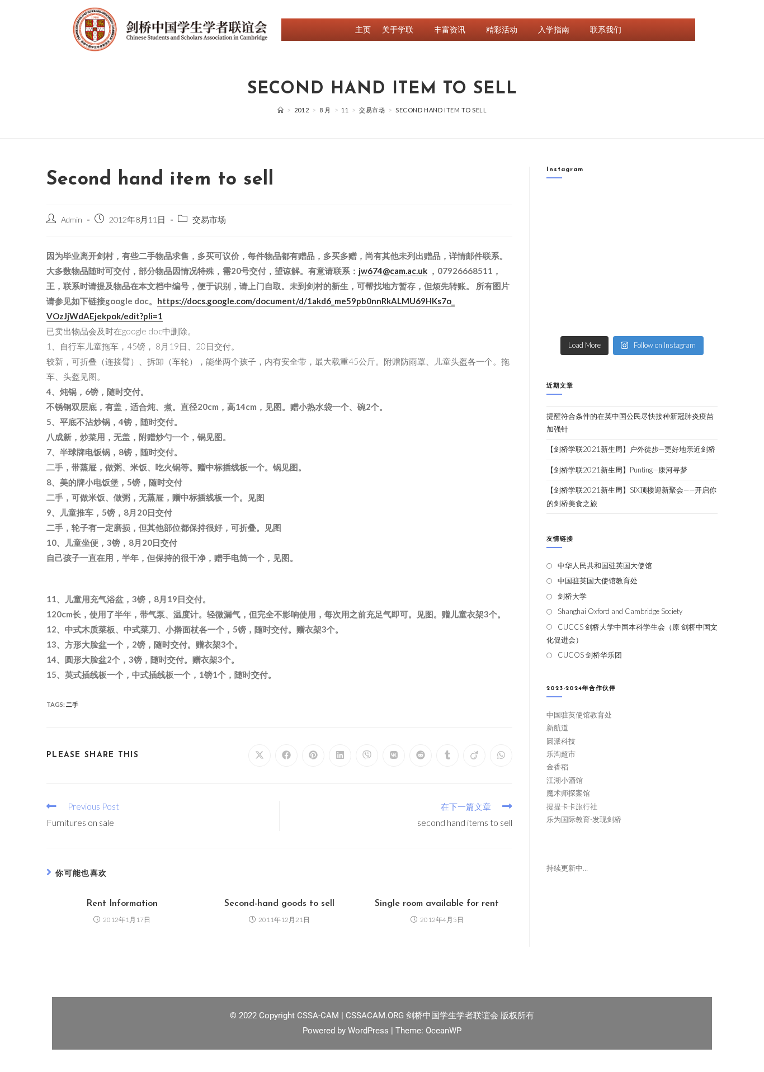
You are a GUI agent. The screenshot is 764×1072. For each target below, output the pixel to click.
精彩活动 (501, 29)
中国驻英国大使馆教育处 (598, 580)
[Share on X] (259, 755)
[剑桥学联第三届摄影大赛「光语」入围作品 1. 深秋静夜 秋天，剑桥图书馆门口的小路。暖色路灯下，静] (610, 261)
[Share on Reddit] (420, 755)
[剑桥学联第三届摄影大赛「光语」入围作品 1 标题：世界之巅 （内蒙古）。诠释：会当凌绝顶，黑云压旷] (565, 289)
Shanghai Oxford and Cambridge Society (620, 611)
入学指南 (553, 29)
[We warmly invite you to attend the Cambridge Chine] (698, 316)
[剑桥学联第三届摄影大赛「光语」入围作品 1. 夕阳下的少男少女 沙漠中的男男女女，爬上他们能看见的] (698, 261)
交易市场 (209, 219)
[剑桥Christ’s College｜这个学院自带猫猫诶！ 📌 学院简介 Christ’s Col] (565, 234)
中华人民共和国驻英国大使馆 (605, 565)
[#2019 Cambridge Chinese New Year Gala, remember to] (698, 289)
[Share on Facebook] (286, 755)
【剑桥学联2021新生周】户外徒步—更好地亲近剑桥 (630, 449)
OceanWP (443, 1031)
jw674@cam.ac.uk (393, 271)
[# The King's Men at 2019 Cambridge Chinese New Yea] (565, 316)
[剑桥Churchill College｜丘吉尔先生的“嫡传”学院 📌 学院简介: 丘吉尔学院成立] (698, 207)
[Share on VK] (394, 755)
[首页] (280, 110)
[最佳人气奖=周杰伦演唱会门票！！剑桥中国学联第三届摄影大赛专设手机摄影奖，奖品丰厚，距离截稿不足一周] (610, 289)
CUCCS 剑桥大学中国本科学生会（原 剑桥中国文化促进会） (632, 633)
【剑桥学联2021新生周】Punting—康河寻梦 (616, 469)
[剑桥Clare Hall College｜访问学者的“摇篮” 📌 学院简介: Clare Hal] (654, 207)
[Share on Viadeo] (474, 755)
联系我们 (605, 29)
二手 (72, 704)
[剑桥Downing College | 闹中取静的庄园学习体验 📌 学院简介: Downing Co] (565, 207)
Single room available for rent (437, 903)
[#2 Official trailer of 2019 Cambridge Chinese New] (610, 316)
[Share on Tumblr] (447, 755)
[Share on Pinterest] (313, 755)
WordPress (369, 1031)
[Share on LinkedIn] (340, 755)
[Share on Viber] (367, 755)
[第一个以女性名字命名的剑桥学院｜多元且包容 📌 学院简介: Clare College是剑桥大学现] (610, 234)
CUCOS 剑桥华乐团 (590, 654)
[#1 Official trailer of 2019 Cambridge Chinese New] (654, 316)
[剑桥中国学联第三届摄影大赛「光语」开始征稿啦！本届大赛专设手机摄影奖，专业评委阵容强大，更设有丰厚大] (654, 289)
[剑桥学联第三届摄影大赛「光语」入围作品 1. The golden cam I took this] (565, 261)
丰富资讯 (449, 29)
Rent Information (122, 903)
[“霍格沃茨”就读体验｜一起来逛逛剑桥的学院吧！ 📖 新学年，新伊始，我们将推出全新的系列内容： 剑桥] (654, 234)
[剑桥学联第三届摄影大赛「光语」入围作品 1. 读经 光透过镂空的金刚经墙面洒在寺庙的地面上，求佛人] (654, 261)
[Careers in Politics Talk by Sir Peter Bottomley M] (698, 234)
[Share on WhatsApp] (501, 755)
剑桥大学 (572, 596)
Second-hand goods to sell (279, 903)
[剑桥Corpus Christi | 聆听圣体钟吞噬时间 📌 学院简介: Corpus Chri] (610, 207)
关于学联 (397, 29)
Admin (71, 219)
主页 (363, 29)
